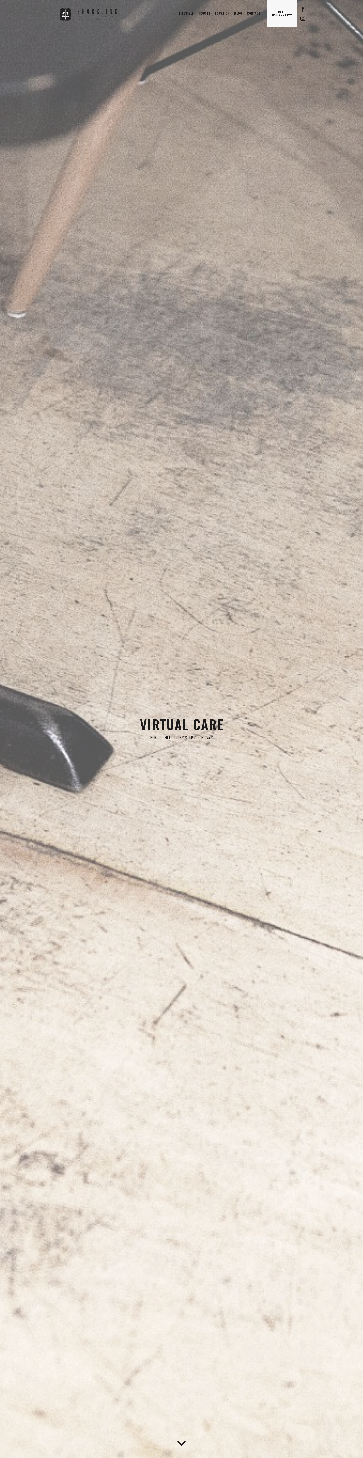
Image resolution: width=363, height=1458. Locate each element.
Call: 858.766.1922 (282, 13)
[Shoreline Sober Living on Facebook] (302, 9)
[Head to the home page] (92, 14)
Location (222, 13)
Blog (238, 13)
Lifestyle (186, 13)
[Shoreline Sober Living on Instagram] (302, 18)
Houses (204, 13)
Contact (253, 13)
